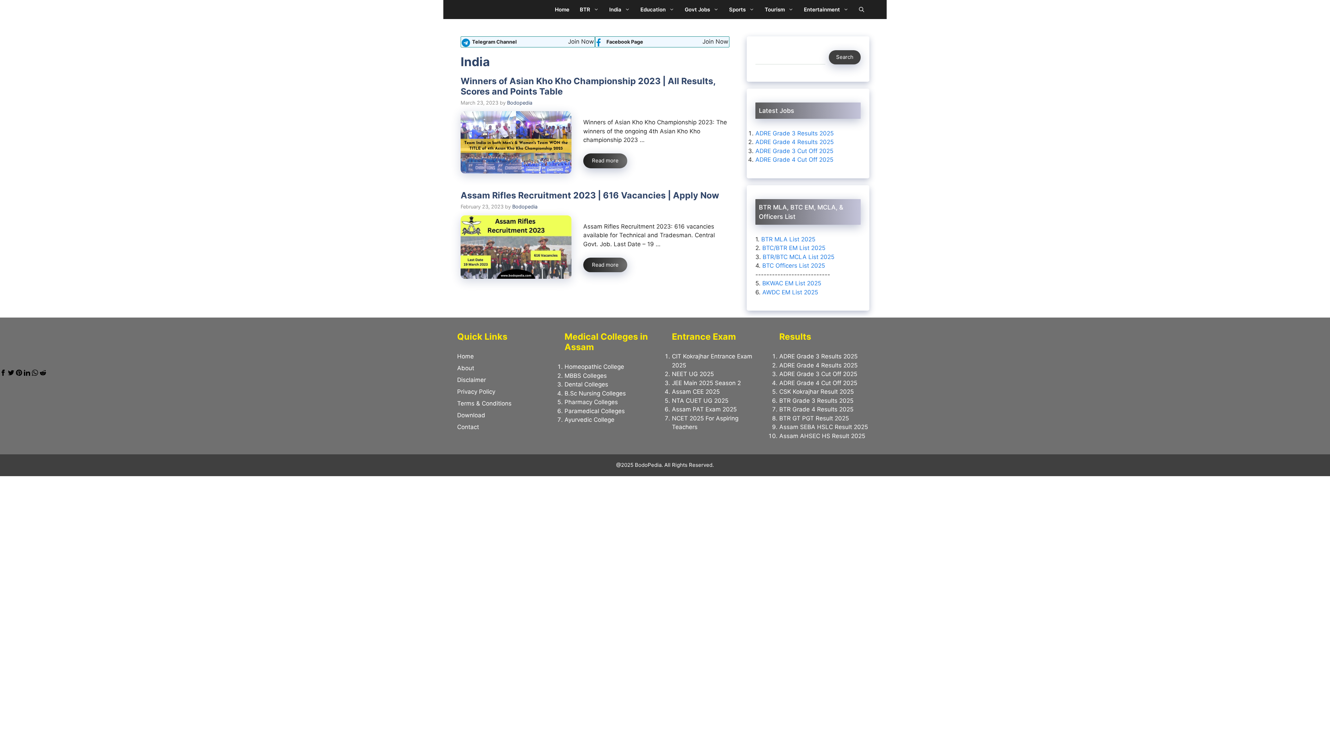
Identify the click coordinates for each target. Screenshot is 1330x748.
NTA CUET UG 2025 (700, 400)
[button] (861, 9)
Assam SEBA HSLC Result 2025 (823, 427)
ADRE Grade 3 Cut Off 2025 (794, 151)
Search (844, 57)
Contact (468, 427)
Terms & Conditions (484, 403)
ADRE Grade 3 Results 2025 (794, 133)
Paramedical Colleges (595, 411)
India (615, 9)
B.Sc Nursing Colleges (595, 393)
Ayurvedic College (589, 419)
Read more (605, 160)
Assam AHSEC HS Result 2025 (822, 436)
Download (471, 415)
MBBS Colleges (586, 375)
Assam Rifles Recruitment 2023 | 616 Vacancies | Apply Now (590, 195)
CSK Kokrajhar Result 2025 (816, 391)
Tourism (775, 9)
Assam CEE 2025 (696, 391)
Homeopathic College (594, 366)
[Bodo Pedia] (467, 9)
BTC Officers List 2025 (793, 265)
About (465, 368)
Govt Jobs (697, 9)
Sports (737, 9)
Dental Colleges (586, 384)
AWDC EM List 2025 (790, 292)
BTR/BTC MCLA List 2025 (798, 256)
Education (653, 9)
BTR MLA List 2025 (788, 239)
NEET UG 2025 (693, 374)
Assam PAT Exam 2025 (704, 409)
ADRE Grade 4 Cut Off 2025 (794, 159)
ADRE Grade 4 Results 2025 (794, 142)
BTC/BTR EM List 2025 (793, 247)
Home (562, 9)
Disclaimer (471, 379)
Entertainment (822, 9)
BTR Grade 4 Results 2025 (816, 409)
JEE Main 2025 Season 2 (706, 383)
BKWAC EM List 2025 (791, 283)
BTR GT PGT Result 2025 (814, 418)
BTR (585, 9)
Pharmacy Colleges (591, 402)
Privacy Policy (476, 391)
